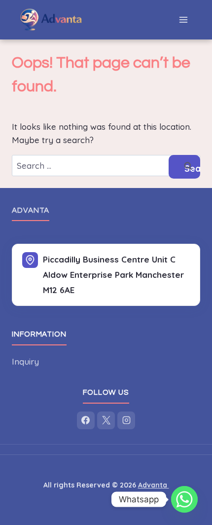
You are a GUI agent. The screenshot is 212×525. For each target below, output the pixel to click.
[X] (106, 420)
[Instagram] (126, 420)
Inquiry (25, 361)
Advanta (30, 210)
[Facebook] (86, 420)
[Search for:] (106, 165)
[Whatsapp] (184, 499)
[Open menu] (183, 19)
